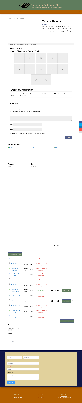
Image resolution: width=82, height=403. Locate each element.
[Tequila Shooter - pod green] (15, 317)
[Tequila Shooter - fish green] (15, 302)
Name (11, 124)
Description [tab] (12, 44)
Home (9, 18)
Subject (8, 366)
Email (11, 129)
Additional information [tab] (22, 44)
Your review (13, 115)
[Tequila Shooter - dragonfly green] (15, 291)
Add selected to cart (15, 254)
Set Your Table (14, 18)
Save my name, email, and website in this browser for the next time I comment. (29, 133)
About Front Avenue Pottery (57, 12)
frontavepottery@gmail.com (64, 397)
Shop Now (15, 340)
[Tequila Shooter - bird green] (15, 265)
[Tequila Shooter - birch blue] (15, 275)
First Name (9, 355)
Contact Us (75, 12)
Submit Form (11, 382)
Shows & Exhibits (43, 12)
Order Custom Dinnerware (29, 12)
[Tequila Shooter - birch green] (15, 280)
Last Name (25, 355)
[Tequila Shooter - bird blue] (15, 286)
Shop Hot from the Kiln (13, 12)
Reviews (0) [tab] (33, 44)
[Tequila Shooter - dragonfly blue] (15, 270)
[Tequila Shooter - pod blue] (15, 312)
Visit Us (68, 12)
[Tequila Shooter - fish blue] (15, 295)
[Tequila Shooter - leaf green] (15, 307)
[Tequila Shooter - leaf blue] (15, 259)
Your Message (10, 372)
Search (10, 330)
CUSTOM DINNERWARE (15, 338)
